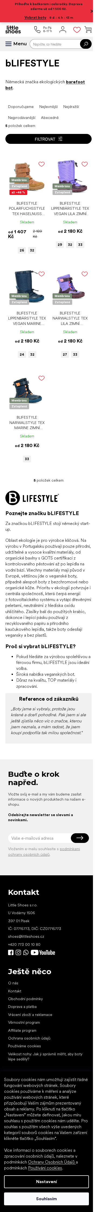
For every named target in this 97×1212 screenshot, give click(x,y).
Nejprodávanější (21, 117)
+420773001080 (27, 952)
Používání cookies (45, 1167)
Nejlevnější (48, 106)
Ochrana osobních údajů (29, 1038)
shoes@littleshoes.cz (26, 936)
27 (65, 354)
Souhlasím (46, 1198)
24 (22, 354)
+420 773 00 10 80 (24, 944)
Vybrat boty (35, 17)
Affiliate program (22, 1030)
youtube (43, 952)
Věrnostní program (24, 1022)
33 (80, 245)
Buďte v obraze (10, 952)
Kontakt (14, 991)
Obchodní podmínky (25, 999)
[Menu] (10, 44)
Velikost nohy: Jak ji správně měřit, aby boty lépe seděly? (45, 1056)
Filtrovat (45, 138)
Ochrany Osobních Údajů (52, 1162)
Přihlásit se (80, 838)
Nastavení (46, 1181)
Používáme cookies (24, 1046)
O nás (13, 983)
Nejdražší (71, 106)
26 (22, 250)
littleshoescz (18, 952)
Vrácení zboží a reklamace (30, 1014)
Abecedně (50, 117)
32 (32, 250)
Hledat (86, 44)
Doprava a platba (22, 1006)
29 (60, 245)
